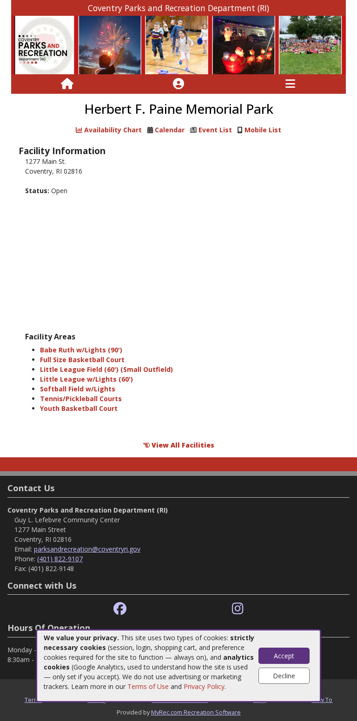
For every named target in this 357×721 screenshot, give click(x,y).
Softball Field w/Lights (77, 388)
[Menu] (290, 84)
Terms (33, 699)
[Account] (178, 84)
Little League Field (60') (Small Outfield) (106, 369)
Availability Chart (112, 129)
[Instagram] (238, 609)
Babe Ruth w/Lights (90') (81, 349)
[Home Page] (67, 84)
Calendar (170, 129)
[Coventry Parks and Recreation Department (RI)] (178, 44)
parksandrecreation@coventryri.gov (87, 549)
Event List (215, 129)
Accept (284, 655)
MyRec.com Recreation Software (196, 712)
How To (321, 699)
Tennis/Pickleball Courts (81, 398)
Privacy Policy (204, 686)
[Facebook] (119, 609)
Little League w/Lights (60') (86, 379)
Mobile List (263, 129)
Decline (284, 675)
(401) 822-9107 (60, 558)
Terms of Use (148, 686)
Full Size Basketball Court (82, 359)
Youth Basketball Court (79, 408)
